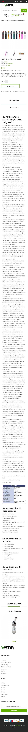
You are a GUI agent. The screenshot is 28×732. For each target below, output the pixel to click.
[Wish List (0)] (17, 1)
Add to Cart (10, 86)
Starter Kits (8, 20)
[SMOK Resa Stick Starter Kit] (6, 53)
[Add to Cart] (8, 627)
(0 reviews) (10, 70)
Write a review (18, 70)
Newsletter (3, 673)
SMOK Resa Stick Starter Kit (18, 20)
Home (2, 20)
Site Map (3, 671)
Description (14, 100)
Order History (4, 694)
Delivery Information (6, 662)
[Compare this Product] (19, 627)
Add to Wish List (7, 91)
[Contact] (23, 1)
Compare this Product (19, 91)
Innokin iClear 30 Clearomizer (14, 611)
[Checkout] (26, 1)
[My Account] (21, 1)
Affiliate (3, 687)
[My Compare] (15, 1)
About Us (3, 660)
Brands (3, 683)
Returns (3, 692)
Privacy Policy (4, 664)
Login (5, 14)
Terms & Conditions (6, 666)
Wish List (3, 696)
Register (7, 16)
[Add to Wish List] (14, 627)
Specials (3, 689)
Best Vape (17, 725)
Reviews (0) (14, 107)
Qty (2, 81)
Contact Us (3, 669)
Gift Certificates (5, 685)
